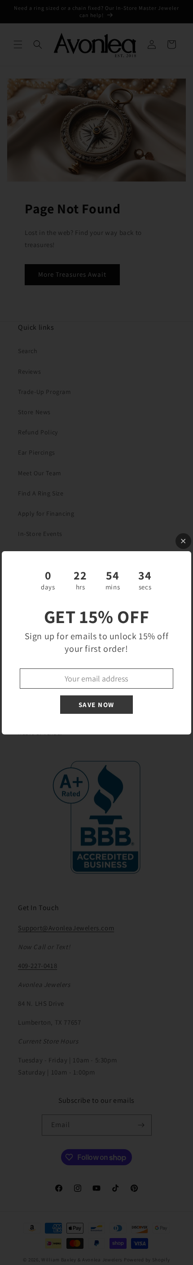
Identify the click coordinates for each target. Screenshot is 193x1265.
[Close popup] (183, 541)
